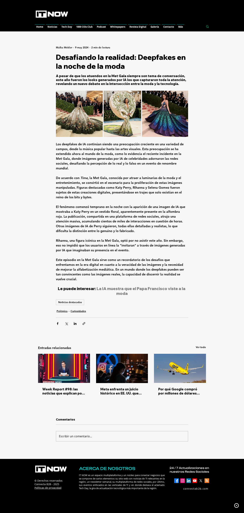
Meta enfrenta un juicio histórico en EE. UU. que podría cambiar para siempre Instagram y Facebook (119, 391)
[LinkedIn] (188, 480)
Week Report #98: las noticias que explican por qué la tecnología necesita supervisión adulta (64, 391)
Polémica (62, 311)
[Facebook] (176, 480)
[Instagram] (182, 480)
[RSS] (207, 480)
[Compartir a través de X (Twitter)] (66, 323)
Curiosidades (78, 311)
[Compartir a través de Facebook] (57, 323)
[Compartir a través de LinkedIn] (75, 323)
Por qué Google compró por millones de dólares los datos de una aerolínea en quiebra (179, 391)
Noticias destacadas (70, 302)
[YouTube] (194, 480)
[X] (200, 480)
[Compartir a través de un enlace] (84, 323)
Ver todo (201, 347)
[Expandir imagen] (79, 114)
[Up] (236, 505)
